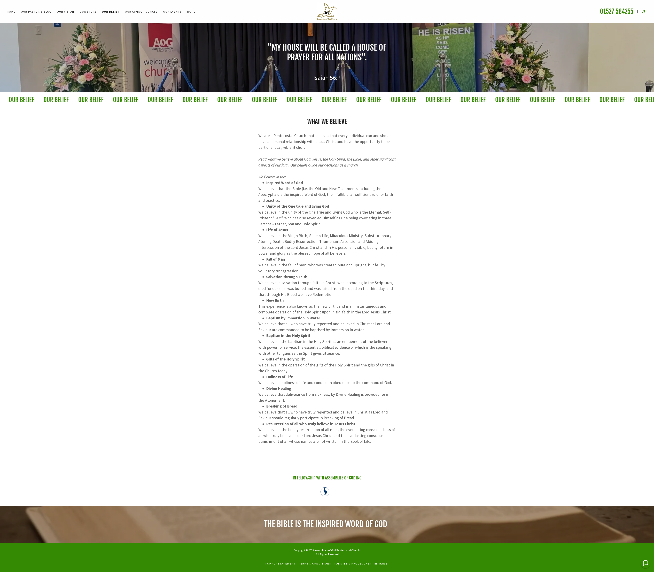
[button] (193, 12)
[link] (327, 11)
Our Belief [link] (111, 11)
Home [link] (11, 11)
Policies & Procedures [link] (352, 563)
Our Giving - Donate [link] (141, 11)
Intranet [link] (381, 563)
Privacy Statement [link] (280, 563)
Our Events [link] (172, 11)
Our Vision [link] (65, 11)
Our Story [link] (88, 11)
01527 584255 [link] (616, 11)
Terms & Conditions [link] (314, 563)
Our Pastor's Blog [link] (36, 11)
